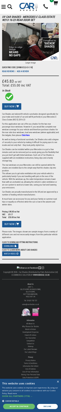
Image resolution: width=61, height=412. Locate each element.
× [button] (58, 382)
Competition (31, 341)
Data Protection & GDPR (30, 378)
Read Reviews (8, 71)
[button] (30, 396)
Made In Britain (30, 329)
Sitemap (30, 346)
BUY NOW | (10, 106)
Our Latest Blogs (30, 352)
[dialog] (30, 395)
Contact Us (30, 344)
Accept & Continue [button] (19, 406)
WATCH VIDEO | (10, 254)
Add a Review (23, 71)
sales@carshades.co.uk (30, 304)
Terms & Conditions (30, 363)
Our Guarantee (31, 338)
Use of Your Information (30, 372)
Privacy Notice (30, 360)
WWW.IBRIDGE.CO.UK (41, 275)
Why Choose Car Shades (30, 326)
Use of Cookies (30, 369)
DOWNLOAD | (9, 246)
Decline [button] (47, 406)
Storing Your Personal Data (30, 375)
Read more (12, 393)
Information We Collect (30, 366)
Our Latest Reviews (30, 349)
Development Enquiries (31, 332)
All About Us (30, 324)
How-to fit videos (30, 335)
